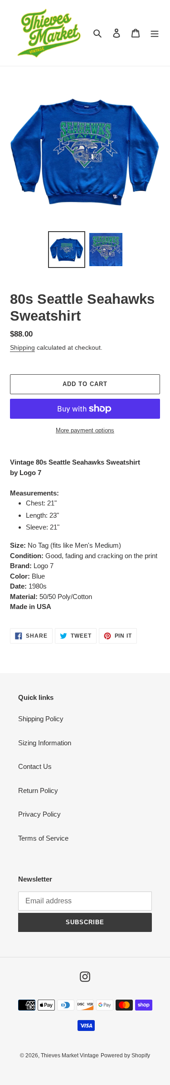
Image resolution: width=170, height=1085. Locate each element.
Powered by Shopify (125, 1055)
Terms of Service (43, 838)
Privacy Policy (39, 814)
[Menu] (154, 33)
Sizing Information (44, 743)
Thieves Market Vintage (70, 1055)
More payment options (85, 430)
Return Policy (38, 790)
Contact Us (35, 766)
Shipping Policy (40, 719)
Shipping (22, 347)
